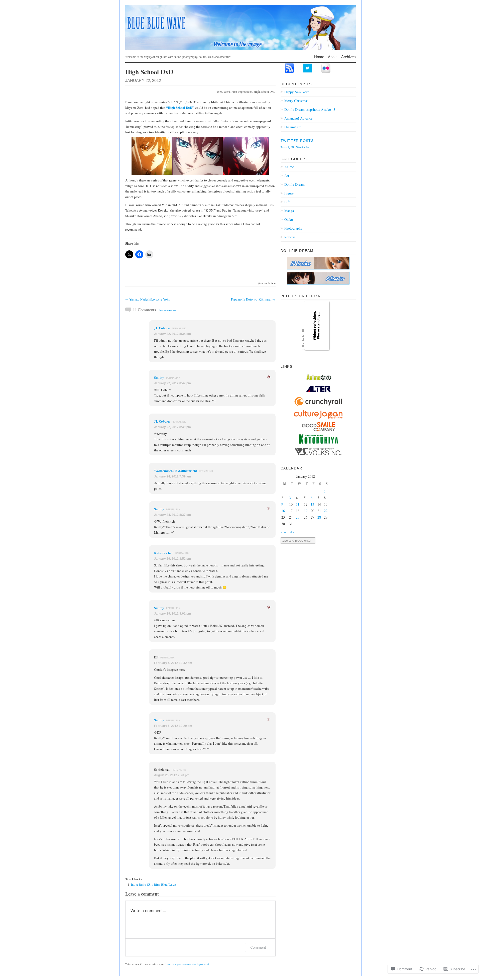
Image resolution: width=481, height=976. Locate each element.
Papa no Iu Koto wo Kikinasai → (253, 299)
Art (286, 175)
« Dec (283, 532)
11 (297, 504)
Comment (258, 947)
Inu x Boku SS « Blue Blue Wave (153, 884)
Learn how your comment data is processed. (188, 964)
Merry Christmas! (296, 100)
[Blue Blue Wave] (240, 27)
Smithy (159, 377)
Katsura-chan (163, 552)
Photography (293, 228)
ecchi (227, 91)
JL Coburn (162, 328)
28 (319, 517)
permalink (179, 328)
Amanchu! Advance (298, 118)
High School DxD (265, 91)
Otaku (288, 219)
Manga (289, 210)
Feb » (291, 532)
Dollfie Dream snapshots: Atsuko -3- (310, 109)
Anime (272, 283)
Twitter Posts (297, 141)
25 (297, 517)
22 (325, 510)
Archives (348, 56)
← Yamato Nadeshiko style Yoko (147, 299)
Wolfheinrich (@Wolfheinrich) (175, 470)
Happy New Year (296, 91)
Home (319, 56)
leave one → (167, 310)
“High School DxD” (180, 107)
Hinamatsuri (293, 127)
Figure (289, 193)
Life (287, 202)
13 (312, 504)
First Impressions (241, 91)
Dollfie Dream (294, 184)
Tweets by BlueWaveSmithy (295, 147)
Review (289, 237)
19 (305, 510)
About (332, 56)
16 (283, 510)
